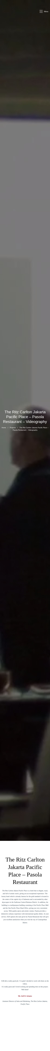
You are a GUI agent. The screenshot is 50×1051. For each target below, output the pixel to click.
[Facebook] (45, 1012)
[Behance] (45, 1034)
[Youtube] (45, 1028)
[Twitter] (45, 1045)
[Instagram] (45, 1017)
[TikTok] (45, 1039)
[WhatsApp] (45, 1006)
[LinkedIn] (45, 1023)
